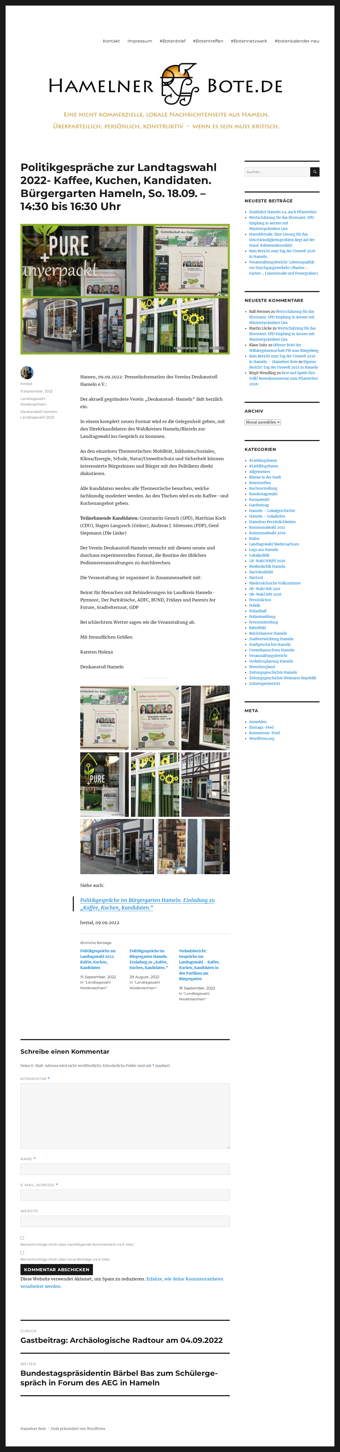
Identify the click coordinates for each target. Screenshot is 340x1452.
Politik (254, 605)
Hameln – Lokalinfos (267, 516)
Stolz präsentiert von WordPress (78, 1429)
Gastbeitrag (259, 505)
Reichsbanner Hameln (268, 633)
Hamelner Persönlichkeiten (272, 522)
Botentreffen (260, 483)
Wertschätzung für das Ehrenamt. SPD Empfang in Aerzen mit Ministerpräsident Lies (281, 223)
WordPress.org (261, 738)
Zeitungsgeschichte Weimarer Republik (282, 678)
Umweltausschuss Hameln (272, 650)
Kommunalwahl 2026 (267, 533)
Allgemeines (259, 471)
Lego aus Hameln (263, 550)
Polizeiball (257, 611)
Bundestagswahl (263, 494)
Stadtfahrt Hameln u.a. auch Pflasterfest (283, 212)
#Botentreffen (208, 41)
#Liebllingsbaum (263, 466)
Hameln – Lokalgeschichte (272, 511)
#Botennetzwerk (249, 41)
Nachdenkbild (261, 572)
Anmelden (258, 722)
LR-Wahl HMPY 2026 (267, 561)
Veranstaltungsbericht (268, 656)
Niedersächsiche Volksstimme (275, 583)
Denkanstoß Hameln (38, 411)
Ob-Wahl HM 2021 (264, 589)
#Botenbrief (172, 41)
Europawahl (259, 499)
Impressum (140, 41)
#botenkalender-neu (297, 41)
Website (29, 1211)
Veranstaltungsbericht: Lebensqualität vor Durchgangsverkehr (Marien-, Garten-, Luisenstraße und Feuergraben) (283, 268)
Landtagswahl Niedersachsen (274, 544)
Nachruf (256, 577)
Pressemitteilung (263, 622)
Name (28, 1159)
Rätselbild (257, 628)
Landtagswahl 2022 (37, 417)
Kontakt (111, 41)
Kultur (254, 538)
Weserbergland (262, 667)
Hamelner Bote (33, 1429)
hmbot (26, 384)
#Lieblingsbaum (263, 460)
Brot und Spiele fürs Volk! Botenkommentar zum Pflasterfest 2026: (283, 378)
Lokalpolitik (259, 555)
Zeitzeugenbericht (264, 683)
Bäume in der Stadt (265, 477)
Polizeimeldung (262, 616)
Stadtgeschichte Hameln (270, 644)
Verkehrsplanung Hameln (271, 661)
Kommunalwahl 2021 (267, 527)
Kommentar (35, 1079)
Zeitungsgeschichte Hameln (273, 672)
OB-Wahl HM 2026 (265, 594)
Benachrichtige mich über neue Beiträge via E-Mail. (65, 1259)
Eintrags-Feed (261, 727)
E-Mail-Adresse (39, 1185)
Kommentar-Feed (264, 733)
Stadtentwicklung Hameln (271, 639)
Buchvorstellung (263, 488)
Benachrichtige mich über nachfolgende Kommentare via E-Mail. (77, 1244)
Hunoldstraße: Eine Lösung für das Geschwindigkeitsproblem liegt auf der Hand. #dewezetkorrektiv (282, 240)
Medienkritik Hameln (267, 566)
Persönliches (260, 600)
